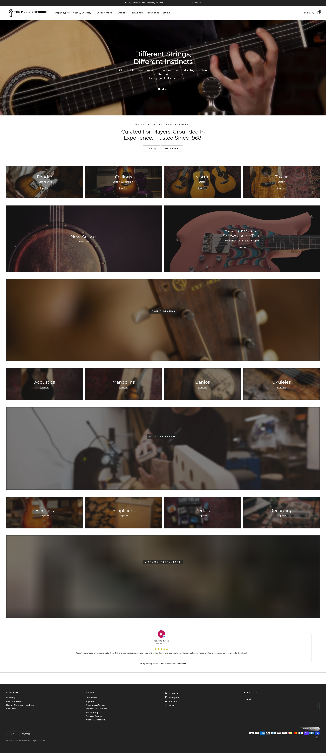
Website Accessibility (96, 719)
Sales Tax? (11, 708)
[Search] (313, 13)
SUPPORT (91, 693)
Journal (167, 12)
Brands (121, 12)
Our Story (10, 697)
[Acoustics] (44, 384)
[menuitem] (62, 13)
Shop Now (44, 188)
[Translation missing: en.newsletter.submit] (317, 705)
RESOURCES (12, 693)
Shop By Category (82, 12)
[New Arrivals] (84, 238)
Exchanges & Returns (95, 705)
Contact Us (91, 697)
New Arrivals (137, 12)
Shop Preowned (104, 12)
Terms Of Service (94, 716)
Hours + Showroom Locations (20, 705)
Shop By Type (61, 12)
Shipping (90, 701)
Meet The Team (14, 701)
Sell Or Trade (153, 12)
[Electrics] (44, 512)
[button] (154, 328)
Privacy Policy (92, 712)
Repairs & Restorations (96, 708)
